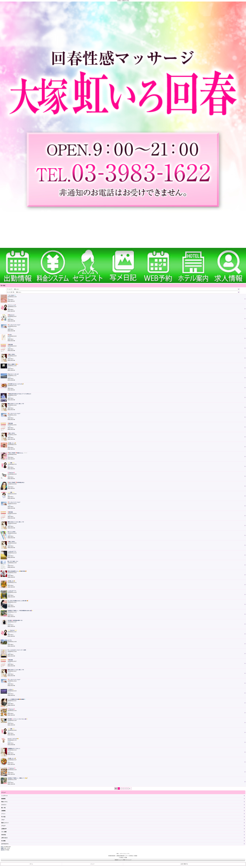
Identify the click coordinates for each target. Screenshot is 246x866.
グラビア (3, 825)
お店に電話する (184, 863)
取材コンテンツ (5, 822)
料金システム (4, 801)
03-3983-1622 (7, 846)
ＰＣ (128, 853)
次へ (130, 788)
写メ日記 (3, 816)
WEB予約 (3, 834)
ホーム (31, 863)
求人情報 (3, 840)
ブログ (2, 819)
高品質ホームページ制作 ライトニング (123, 859)
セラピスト (3, 804)
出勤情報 (3, 810)
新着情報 (3, 798)
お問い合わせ (4, 837)
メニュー (92, 863)
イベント (3, 813)
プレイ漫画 (3, 831)
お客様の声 (3, 828)
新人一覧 (3, 807)
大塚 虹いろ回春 (123, 857)
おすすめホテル (5, 843)
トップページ (4, 795)
